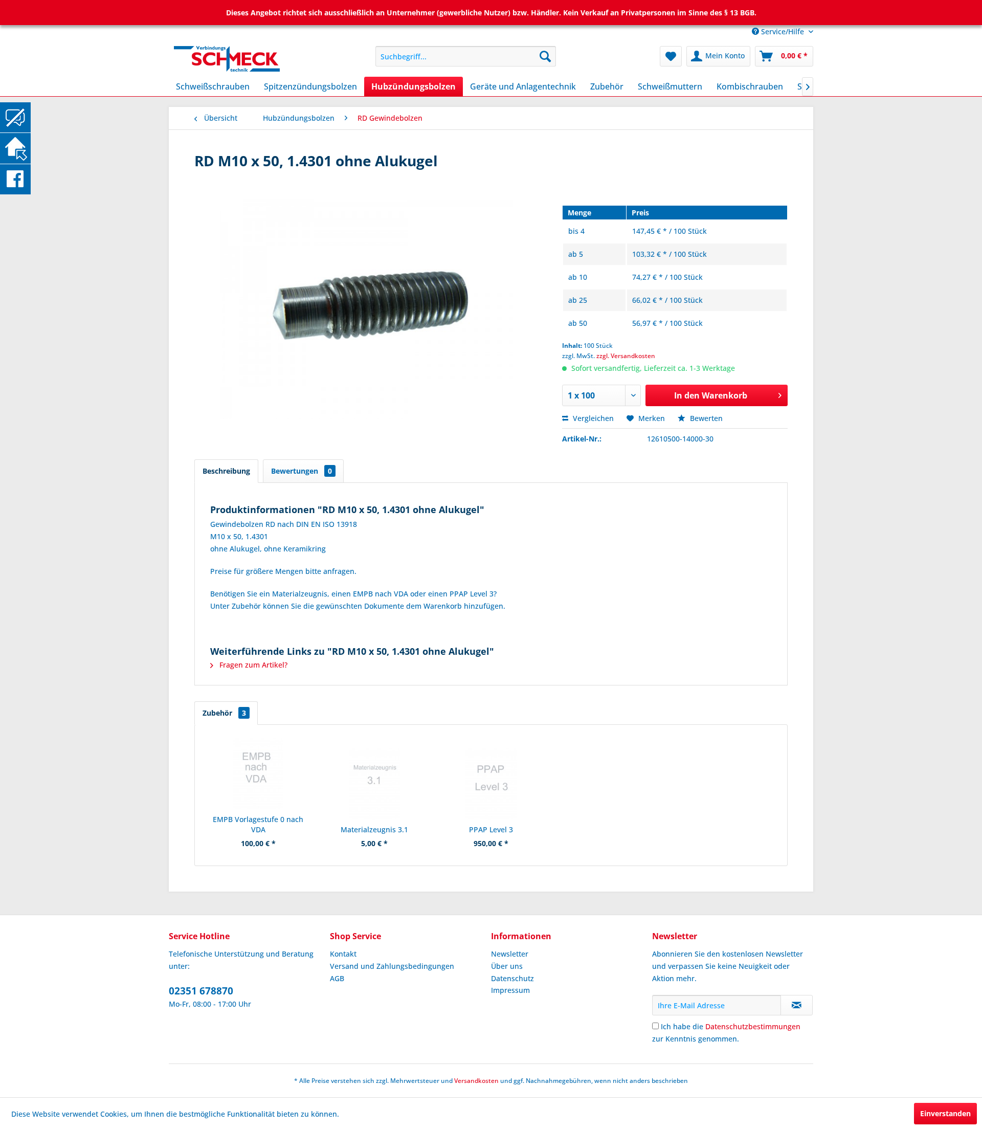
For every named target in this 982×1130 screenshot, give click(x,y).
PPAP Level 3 (491, 829)
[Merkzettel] (671, 56)
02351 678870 (201, 991)
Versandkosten (476, 1080)
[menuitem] (465, 56)
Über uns (507, 966)
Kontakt (343, 954)
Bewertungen (301, 471)
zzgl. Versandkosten (625, 355)
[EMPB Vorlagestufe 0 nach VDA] (258, 773)
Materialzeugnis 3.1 (374, 829)
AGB (337, 978)
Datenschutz (512, 978)
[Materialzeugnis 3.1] (375, 783)
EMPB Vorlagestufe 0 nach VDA (258, 824)
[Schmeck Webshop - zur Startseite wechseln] (251, 59)
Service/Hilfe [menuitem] (782, 31)
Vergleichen (592, 418)
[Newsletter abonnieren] (796, 1005)
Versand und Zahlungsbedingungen (392, 966)
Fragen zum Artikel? (252, 665)
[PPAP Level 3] (491, 783)
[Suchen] (545, 56)
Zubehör (224, 713)
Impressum (510, 990)
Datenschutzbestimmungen (752, 1026)
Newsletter (509, 954)
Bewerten (705, 418)
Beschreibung (226, 471)
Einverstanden (945, 1113)
